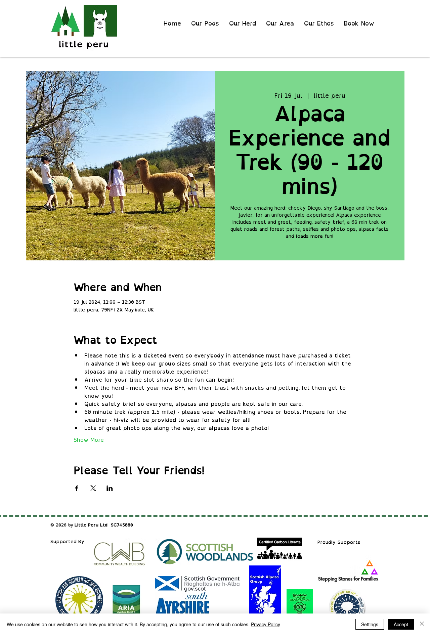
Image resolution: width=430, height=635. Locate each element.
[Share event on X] (93, 488)
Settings (369, 624)
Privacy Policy (265, 624)
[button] (319, 23)
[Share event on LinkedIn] (109, 488)
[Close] (422, 624)
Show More (89, 439)
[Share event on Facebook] (77, 488)
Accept (401, 624)
